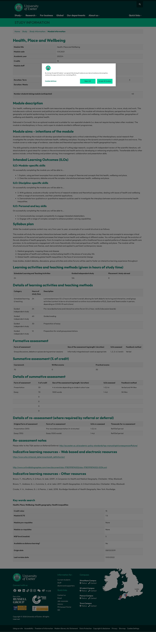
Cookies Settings (50, 81)
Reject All (88, 81)
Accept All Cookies (105, 81)
